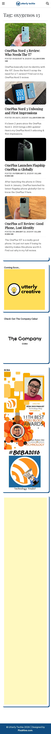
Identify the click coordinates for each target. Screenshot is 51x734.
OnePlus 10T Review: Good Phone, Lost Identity (24, 225)
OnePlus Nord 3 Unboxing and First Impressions (24, 111)
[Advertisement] (25, 601)
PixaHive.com (25, 730)
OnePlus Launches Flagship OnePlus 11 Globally (25, 167)
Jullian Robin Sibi (37, 118)
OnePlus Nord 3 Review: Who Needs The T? (22, 52)
